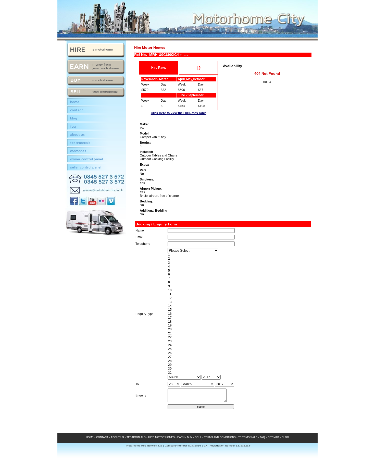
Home (74, 102)
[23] (239, 341)
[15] (239, 310)
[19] (239, 326)
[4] (239, 267)
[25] (239, 349)
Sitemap (273, 437)
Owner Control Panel (86, 159)
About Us (77, 134)
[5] (239, 271)
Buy (189, 437)
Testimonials (80, 142)
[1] (239, 255)
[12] (239, 298)
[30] (239, 369)
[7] (239, 278)
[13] (239, 302)
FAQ (73, 126)
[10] (239, 290)
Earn (180, 437)
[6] (239, 274)
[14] (239, 306)
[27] (239, 357)
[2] (239, 259)
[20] (239, 329)
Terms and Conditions (220, 437)
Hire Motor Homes (161, 437)
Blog (73, 118)
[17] (239, 318)
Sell (198, 437)
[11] (239, 294)
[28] (239, 361)
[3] (239, 263)
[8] (239, 282)
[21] (239, 333)
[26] (239, 353)
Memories (78, 151)
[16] (239, 314)
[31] (239, 373)
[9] (239, 286)
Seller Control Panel (85, 167)
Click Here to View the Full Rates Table (178, 113)
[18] (239, 322)
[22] (239, 337)
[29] (239, 365)
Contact (76, 110)
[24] (239, 345)
